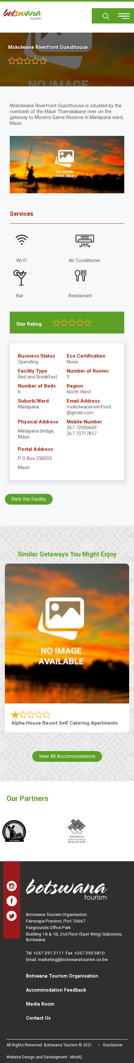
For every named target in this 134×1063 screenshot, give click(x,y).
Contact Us (38, 1018)
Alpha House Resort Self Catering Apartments (64, 723)
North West (79, 392)
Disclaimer (113, 1045)
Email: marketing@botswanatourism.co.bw (67, 959)
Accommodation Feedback (56, 990)
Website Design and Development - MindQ (44, 1057)
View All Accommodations (67, 756)
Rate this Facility (29, 499)
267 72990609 (82, 428)
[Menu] (120, 14)
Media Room (40, 1004)
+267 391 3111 (49, 952)
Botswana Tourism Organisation (62, 976)
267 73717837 (82, 433)
